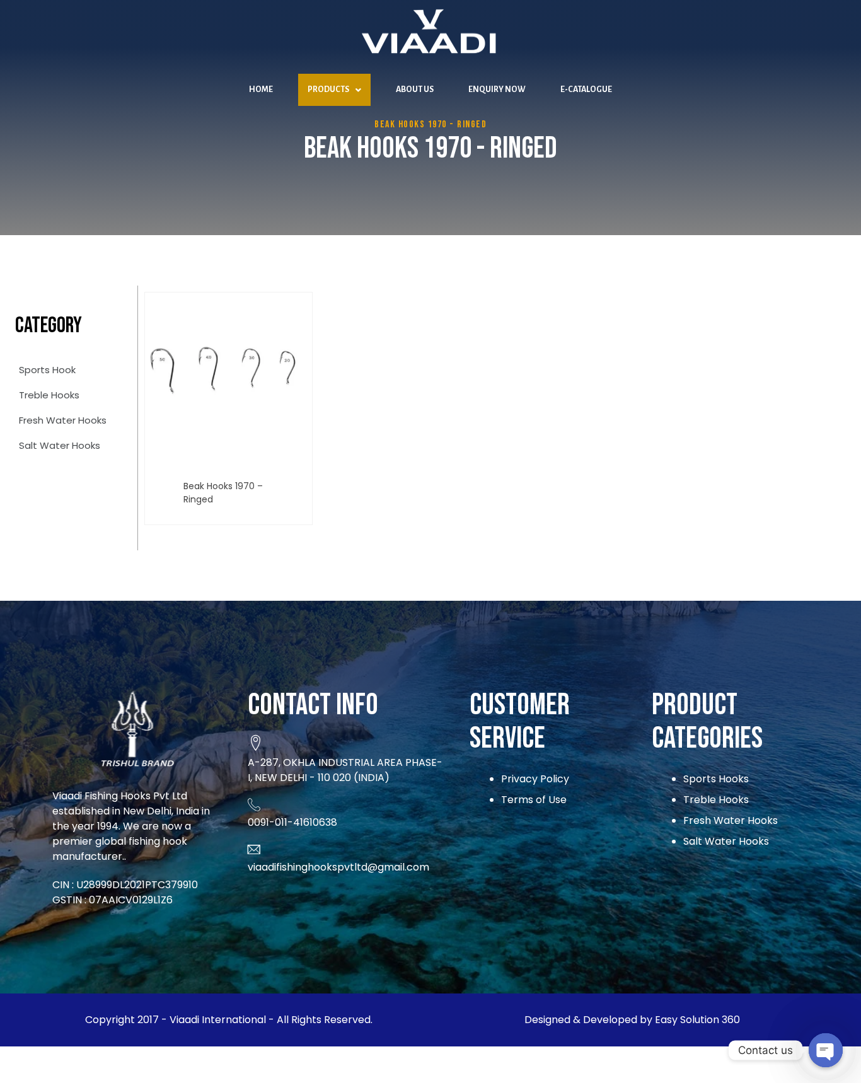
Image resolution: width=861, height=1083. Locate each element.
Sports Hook (47, 369)
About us (415, 89)
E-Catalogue (586, 89)
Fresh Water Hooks (63, 420)
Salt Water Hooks (59, 445)
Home (261, 89)
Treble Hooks (49, 395)
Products (328, 89)
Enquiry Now (497, 89)
